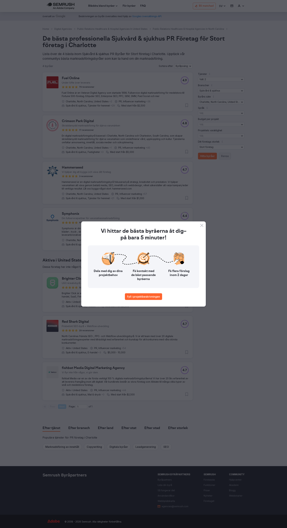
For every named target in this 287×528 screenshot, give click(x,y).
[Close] (202, 225)
